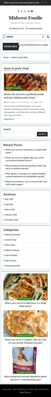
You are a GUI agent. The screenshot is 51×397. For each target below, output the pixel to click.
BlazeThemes (25, 392)
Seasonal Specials (12, 266)
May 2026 (9, 199)
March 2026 (10, 209)
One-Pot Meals (11, 255)
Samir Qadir (10, 102)
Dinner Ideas (10, 245)
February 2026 (11, 215)
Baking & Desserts (12, 235)
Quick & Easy (10, 260)
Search (7, 129)
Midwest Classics (13, 88)
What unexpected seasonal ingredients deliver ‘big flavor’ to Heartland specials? (22, 3)
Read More (8, 119)
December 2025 (11, 220)
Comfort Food (10, 240)
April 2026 (9, 204)
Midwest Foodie (25, 18)
